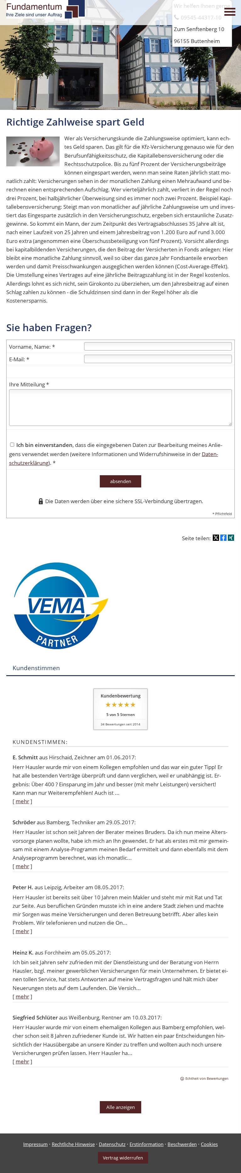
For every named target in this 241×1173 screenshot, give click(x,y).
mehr (22, 801)
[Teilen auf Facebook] (223, 538)
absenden (120, 481)
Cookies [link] (209, 1144)
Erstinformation (146, 1144)
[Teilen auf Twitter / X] (216, 538)
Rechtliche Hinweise (73, 1144)
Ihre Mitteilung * (29, 384)
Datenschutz (112, 1144)
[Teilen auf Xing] (231, 538)
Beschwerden (182, 1144)
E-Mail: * (19, 359)
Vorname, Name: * (32, 346)
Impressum (35, 1144)
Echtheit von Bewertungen (206, 1078)
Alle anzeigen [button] (120, 1107)
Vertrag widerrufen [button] (123, 1158)
